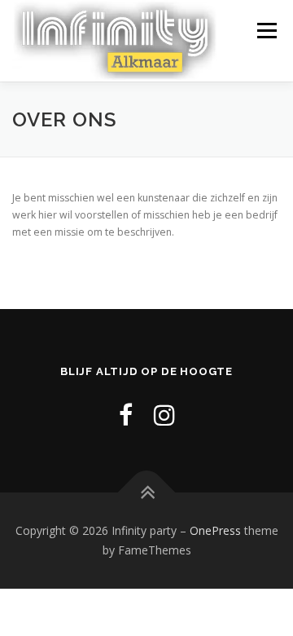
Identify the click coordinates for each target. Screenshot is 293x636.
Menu (265, 31)
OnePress (215, 530)
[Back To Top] (147, 493)
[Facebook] (126, 414)
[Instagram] (164, 414)
